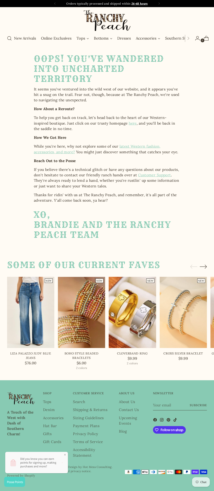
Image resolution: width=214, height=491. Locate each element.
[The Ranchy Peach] (107, 20)
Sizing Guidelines (88, 417)
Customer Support (154, 175)
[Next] (159, 3)
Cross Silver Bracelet (183, 353)
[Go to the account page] (196, 38)
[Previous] (55, 3)
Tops (47, 401)
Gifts (47, 433)
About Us (127, 401)
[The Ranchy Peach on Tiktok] (175, 420)
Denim (49, 409)
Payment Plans (86, 425)
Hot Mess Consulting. (98, 467)
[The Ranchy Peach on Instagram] (162, 420)
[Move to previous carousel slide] (193, 266)
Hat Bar (50, 425)
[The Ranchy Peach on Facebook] (155, 420)
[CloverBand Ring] (132, 312)
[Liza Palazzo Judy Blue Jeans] (30, 312)
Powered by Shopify (21, 475)
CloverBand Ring (132, 353)
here (133, 123)
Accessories (53, 417)
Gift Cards (52, 441)
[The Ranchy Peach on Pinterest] (168, 420)
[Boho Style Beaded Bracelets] (81, 312)
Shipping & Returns (90, 409)
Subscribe (198, 405)
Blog (123, 431)
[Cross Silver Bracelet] (183, 312)
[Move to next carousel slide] (203, 266)
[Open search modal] (9, 38)
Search (79, 401)
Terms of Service (88, 441)
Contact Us (129, 409)
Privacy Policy (85, 433)
